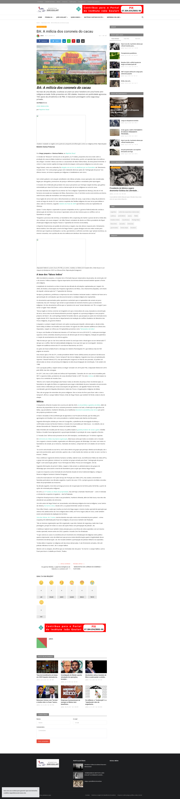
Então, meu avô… (126, 81)
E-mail (75, 719)
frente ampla (124, 227)
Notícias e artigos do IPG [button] (93, 17)
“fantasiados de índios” (87, 329)
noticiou (90, 376)
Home (40, 17)
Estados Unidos (115, 220)
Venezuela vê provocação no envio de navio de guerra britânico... (125, 189)
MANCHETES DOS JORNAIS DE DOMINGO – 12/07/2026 (87, 568)
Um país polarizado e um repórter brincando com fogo (131, 150)
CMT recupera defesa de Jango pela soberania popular (132, 72)
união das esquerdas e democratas (129, 212)
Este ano (137, 38)
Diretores (64, 2)
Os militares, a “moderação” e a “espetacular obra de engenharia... (95, 702)
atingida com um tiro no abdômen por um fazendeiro (78, 167)
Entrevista (130, 224)
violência (113, 216)
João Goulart (61, 17)
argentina (113, 212)
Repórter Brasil (44, 109)
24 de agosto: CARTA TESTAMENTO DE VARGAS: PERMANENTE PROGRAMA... (131, 132)
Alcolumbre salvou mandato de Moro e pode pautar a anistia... (95, 676)
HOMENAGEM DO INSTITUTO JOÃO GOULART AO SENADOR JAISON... (94, 774)
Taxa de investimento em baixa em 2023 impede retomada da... (47, 676)
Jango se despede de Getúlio (129, 120)
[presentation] (136, 169)
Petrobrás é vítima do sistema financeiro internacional (95, 765)
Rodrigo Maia (136, 220)
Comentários (43, 714)
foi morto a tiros (49, 506)
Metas (58, 2)
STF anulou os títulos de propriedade (56, 492)
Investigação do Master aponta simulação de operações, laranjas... (71, 677)
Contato (87, 795)
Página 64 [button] (48, 17)
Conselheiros (81, 2)
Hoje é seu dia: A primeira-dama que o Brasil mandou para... (132, 45)
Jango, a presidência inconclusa (93, 781)
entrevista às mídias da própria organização (53, 439)
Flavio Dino (114, 224)
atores (130, 216)
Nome (38, 719)
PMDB (136, 216)
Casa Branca (125, 220)
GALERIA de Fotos (50, 2)
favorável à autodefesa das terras (87, 410)
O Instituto (40, 2)
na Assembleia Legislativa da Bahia (89, 405)
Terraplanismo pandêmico (129, 53)
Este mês (126, 38)
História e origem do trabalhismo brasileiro (104, 795)
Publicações (73, 2)
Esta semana (115, 38)
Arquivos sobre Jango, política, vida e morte (130, 795)
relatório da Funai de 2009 (67, 204)
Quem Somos (75, 17)
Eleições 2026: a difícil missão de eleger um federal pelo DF (131, 63)
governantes (114, 227)
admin (42, 35)
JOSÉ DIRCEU (121, 216)
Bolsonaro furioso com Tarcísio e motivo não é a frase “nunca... (47, 701)
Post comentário (43, 741)
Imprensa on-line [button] (113, 17)
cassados (122, 224)
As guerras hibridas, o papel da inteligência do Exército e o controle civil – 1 (55, 568)
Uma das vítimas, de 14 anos (46, 517)
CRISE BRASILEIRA (43, 106)
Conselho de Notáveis (93, 2)
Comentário (40, 727)
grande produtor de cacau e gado (88, 430)
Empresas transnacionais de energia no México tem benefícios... (70, 702)
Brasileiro (133, 227)
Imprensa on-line (45, 22)
